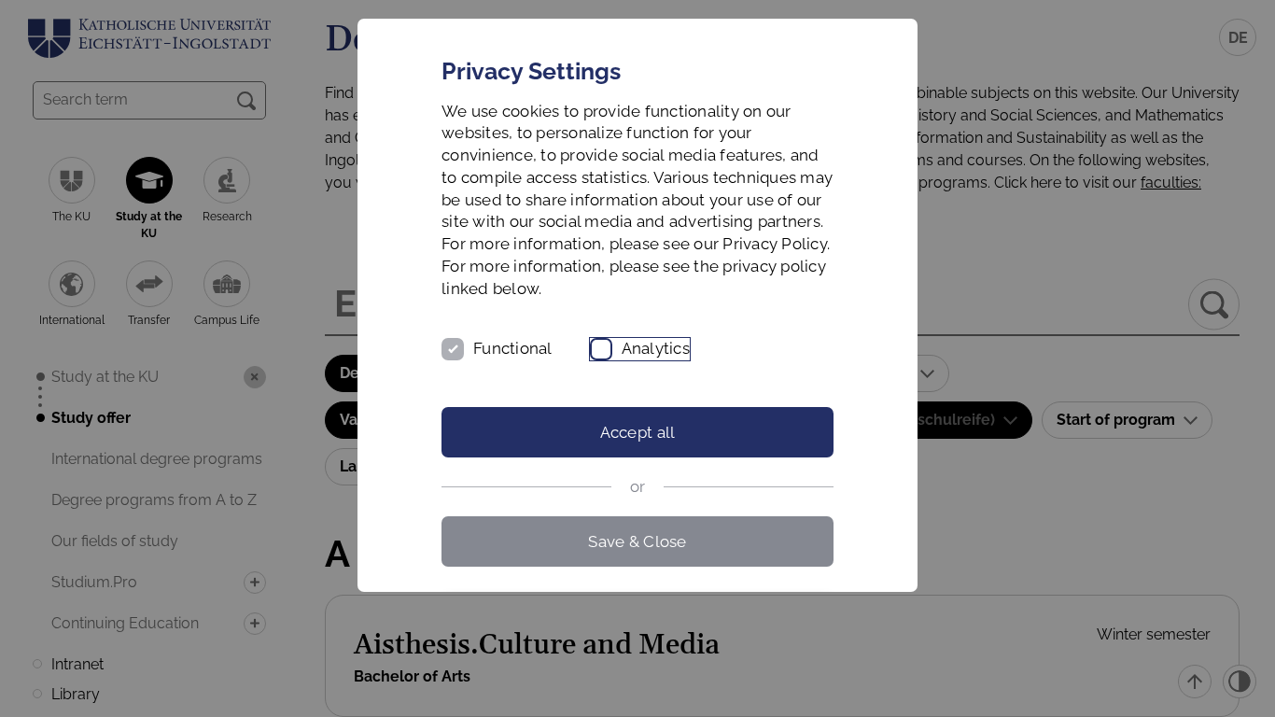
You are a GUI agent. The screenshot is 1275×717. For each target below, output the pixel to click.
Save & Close (637, 541)
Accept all (638, 432)
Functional (513, 348)
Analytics (656, 348)
